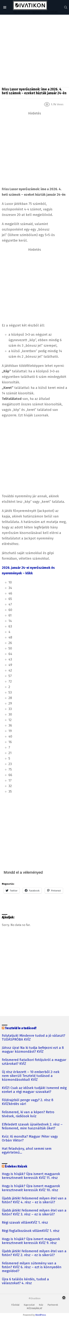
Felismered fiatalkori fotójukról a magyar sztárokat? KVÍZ (34, 1062)
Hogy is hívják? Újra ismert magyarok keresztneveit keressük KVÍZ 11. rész (31, 1176)
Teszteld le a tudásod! (20, 1028)
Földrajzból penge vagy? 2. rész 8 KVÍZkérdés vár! (27, 1102)
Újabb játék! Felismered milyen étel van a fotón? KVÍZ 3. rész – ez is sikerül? (34, 1212)
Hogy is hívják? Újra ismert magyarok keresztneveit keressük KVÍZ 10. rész (31, 1188)
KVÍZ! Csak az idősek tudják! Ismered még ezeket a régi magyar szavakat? (34, 1090)
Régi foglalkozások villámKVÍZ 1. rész (30, 1231)
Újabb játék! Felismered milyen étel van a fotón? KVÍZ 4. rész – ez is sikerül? (34, 1200)
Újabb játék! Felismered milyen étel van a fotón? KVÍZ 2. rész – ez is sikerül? (34, 1253)
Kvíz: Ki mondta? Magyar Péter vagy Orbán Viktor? (30, 1138)
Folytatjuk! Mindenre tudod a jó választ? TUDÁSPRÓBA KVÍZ (33, 1037)
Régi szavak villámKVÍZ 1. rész (25, 1223)
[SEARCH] (65, 7)
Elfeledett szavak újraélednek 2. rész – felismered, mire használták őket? (32, 1126)
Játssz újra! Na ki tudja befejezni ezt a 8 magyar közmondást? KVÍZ (33, 1050)
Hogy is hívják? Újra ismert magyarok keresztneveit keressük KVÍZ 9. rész (31, 1241)
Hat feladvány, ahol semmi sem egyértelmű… (27, 1150)
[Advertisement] (34, 51)
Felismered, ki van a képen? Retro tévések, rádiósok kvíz (28, 1114)
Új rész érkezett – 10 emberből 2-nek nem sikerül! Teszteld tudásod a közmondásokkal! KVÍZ (30, 1076)
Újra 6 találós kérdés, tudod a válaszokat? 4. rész (25, 1281)
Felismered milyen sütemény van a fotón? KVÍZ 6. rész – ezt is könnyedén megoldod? (31, 1267)
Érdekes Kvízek (16, 1166)
